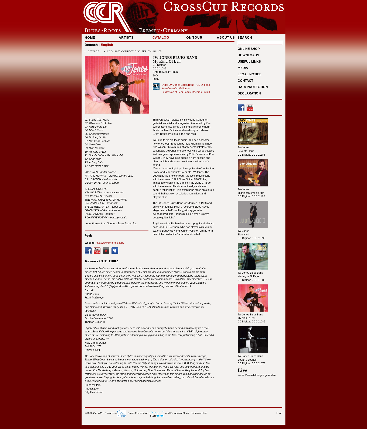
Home (90, 37)
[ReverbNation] (106, 250)
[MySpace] (115, 250)
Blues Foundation (138, 413)
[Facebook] (88, 250)
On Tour (194, 37)
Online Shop (249, 49)
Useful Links (249, 61)
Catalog (160, 37)
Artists (126, 37)
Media (243, 68)
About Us (226, 37)
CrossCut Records (103, 413)
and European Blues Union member (186, 413)
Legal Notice (249, 74)
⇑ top (279, 413)
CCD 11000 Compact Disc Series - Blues (134, 51)
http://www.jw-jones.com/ (110, 242)
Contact (245, 80)
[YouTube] (97, 250)
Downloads (248, 55)
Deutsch (91, 44)
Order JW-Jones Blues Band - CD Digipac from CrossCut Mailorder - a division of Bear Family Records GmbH (186, 88)
